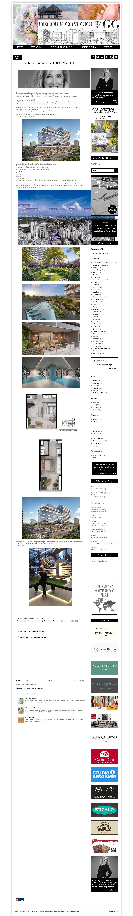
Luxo (94, 321)
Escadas (95, 289)
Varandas (95, 351)
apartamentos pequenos (29, 621)
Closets (95, 277)
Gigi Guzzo (61, 911)
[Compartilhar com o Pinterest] (77, 621)
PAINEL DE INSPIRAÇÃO (61, 47)
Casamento (96, 436)
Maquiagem (96, 388)
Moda (94, 390)
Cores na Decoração (98, 280)
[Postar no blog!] (72, 621)
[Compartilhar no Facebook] (76, 621)
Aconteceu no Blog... (99, 253)
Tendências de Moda (99, 393)
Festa (94, 304)
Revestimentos (97, 341)
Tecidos (95, 346)
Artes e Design (97, 270)
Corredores (96, 282)
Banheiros (96, 272)
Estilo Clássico (97, 299)
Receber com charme (99, 331)
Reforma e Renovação (99, 334)
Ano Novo (96, 431)
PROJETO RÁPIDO (88, 47)
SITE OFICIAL (37, 47)
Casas (94, 421)
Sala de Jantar (97, 343)
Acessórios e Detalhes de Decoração (103, 262)
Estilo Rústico (97, 302)
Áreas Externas (97, 353)
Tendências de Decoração (100, 348)
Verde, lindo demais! (30, 698)
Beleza (95, 380)
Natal (94, 446)
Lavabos (95, 314)
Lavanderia (96, 316)
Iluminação (96, 311)
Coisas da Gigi (39, 621)
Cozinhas (95, 287)
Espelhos (95, 294)
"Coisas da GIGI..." (30, 717)
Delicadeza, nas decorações (32, 708)
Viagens (95, 410)
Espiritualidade (97, 455)
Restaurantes (96, 338)
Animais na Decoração (99, 265)
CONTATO (108, 47)
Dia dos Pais (96, 443)
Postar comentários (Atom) (28, 684)
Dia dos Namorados (98, 441)
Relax (94, 336)
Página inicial (51, 680)
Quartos (95, 329)
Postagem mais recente (22, 680)
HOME (20, 47)
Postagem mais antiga (79, 680)
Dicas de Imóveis (48, 621)
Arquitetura (96, 419)
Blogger (76, 911)
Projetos (95, 326)
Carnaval (95, 433)
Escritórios (96, 292)
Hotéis (94, 402)
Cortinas (95, 284)
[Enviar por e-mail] (70, 621)
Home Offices (97, 309)
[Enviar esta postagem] (42, 618)
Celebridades (96, 383)
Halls (94, 307)
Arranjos (95, 267)
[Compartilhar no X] (74, 621)
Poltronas (95, 324)
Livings (95, 319)
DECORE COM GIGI (22, 911)
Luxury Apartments (63, 621)
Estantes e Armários (98, 297)
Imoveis (55, 621)
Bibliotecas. (96, 275)
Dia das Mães (97, 438)
